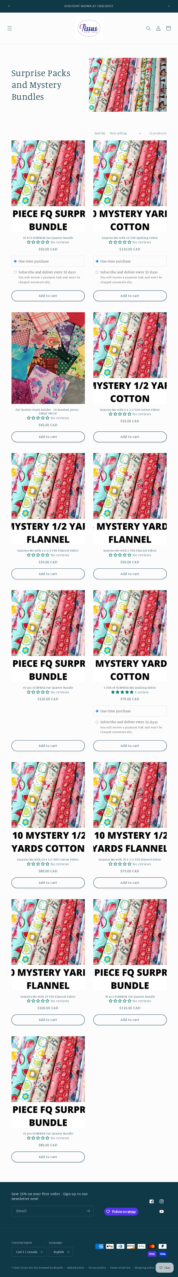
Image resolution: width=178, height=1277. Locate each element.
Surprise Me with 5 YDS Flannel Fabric (130, 550)
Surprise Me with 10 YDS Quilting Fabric (130, 237)
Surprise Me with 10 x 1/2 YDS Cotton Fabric (48, 859)
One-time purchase (33, 261)
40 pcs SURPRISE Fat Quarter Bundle (48, 687)
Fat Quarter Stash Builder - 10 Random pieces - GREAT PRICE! (48, 411)
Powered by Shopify (51, 1267)
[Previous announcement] (9, 6)
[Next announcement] (169, 6)
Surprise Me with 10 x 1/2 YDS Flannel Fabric (130, 859)
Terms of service (120, 1267)
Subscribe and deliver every (40, 272)
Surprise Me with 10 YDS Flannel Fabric (48, 996)
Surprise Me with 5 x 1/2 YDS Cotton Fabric (130, 409)
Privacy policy (97, 1267)
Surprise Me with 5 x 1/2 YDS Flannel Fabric (48, 550)
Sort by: (100, 133)
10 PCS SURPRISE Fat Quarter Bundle (48, 237)
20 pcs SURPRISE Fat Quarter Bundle (48, 1133)
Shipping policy (144, 1267)
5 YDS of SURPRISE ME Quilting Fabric (130, 687)
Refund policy (75, 1267)
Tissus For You (29, 1267)
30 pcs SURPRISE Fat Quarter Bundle (130, 996)
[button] (10, 28)
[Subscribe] (88, 1211)
